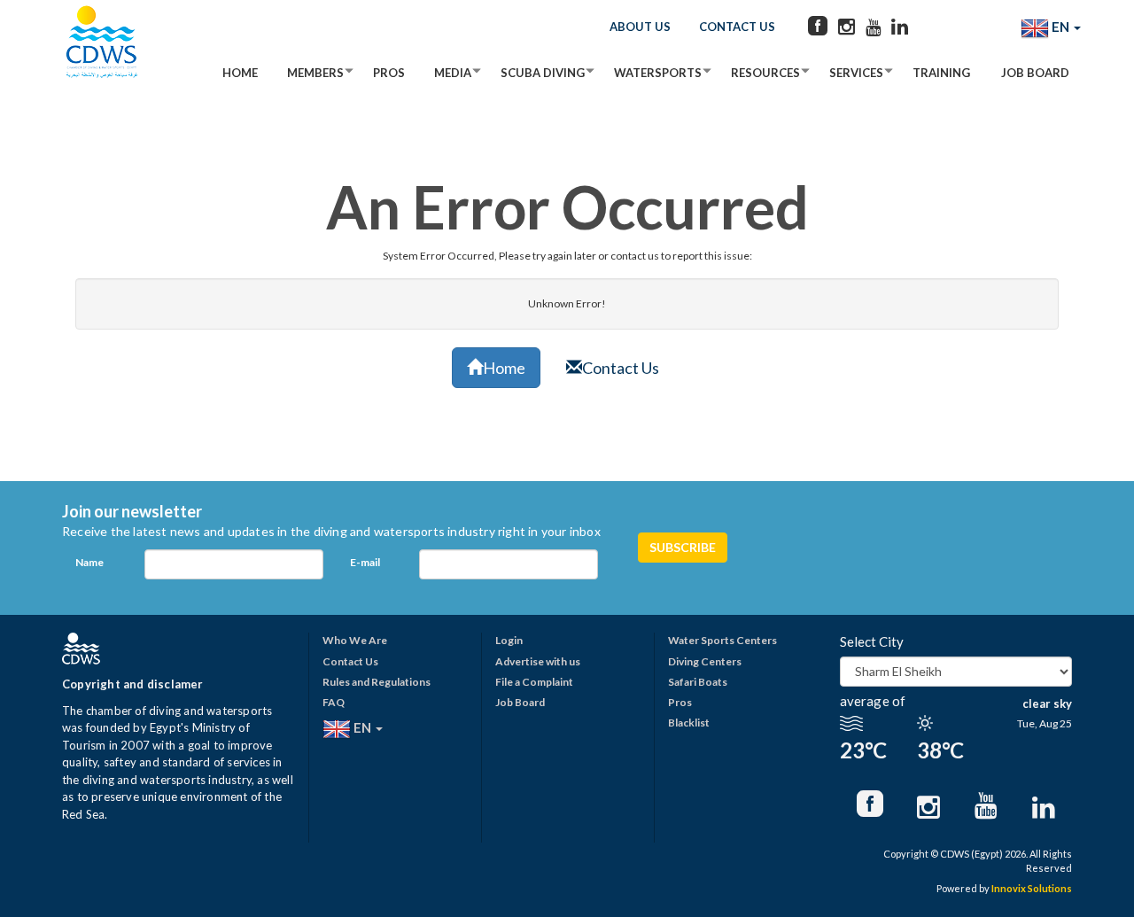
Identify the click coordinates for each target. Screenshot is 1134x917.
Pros (389, 73)
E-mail (365, 562)
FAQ (333, 702)
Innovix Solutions (1031, 888)
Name (89, 562)
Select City (872, 641)
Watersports (658, 73)
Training (941, 73)
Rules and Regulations (376, 681)
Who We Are (354, 640)
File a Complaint (534, 681)
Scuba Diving (543, 73)
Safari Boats (697, 681)
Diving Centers (705, 661)
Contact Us (737, 26)
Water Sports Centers (722, 640)
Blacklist (689, 722)
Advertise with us (537, 661)
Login (509, 640)
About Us (640, 26)
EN (1060, 27)
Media (452, 73)
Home (240, 73)
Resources (765, 73)
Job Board (1035, 73)
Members (315, 73)
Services (856, 73)
